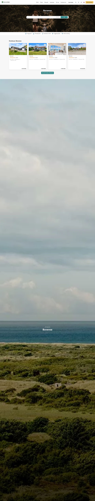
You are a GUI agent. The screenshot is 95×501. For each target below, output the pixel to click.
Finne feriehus (89, 2)
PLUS (37, 2)
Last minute (70, 2)
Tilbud (41, 2)
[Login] (81, 2)
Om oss (57, 2)
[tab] (14, 54)
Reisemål (46, 2)
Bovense (11, 56)
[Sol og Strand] (6, 2)
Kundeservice (63, 2)
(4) (64, 17)
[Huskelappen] (78, 2)
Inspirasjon (52, 2)
